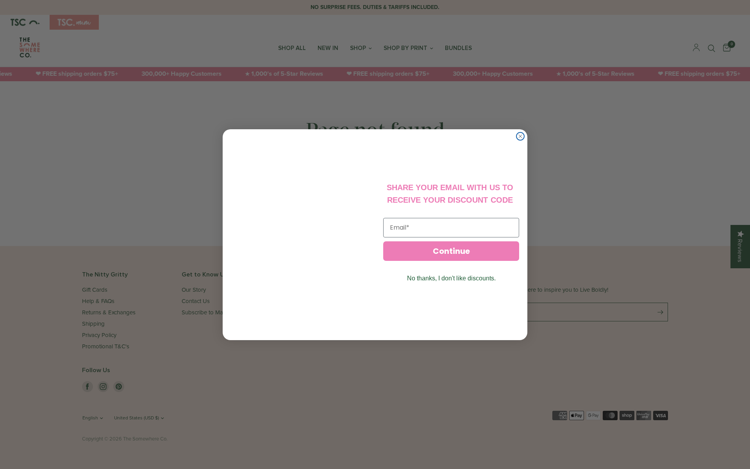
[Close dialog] (520, 136)
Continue (451, 251)
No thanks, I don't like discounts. (451, 278)
